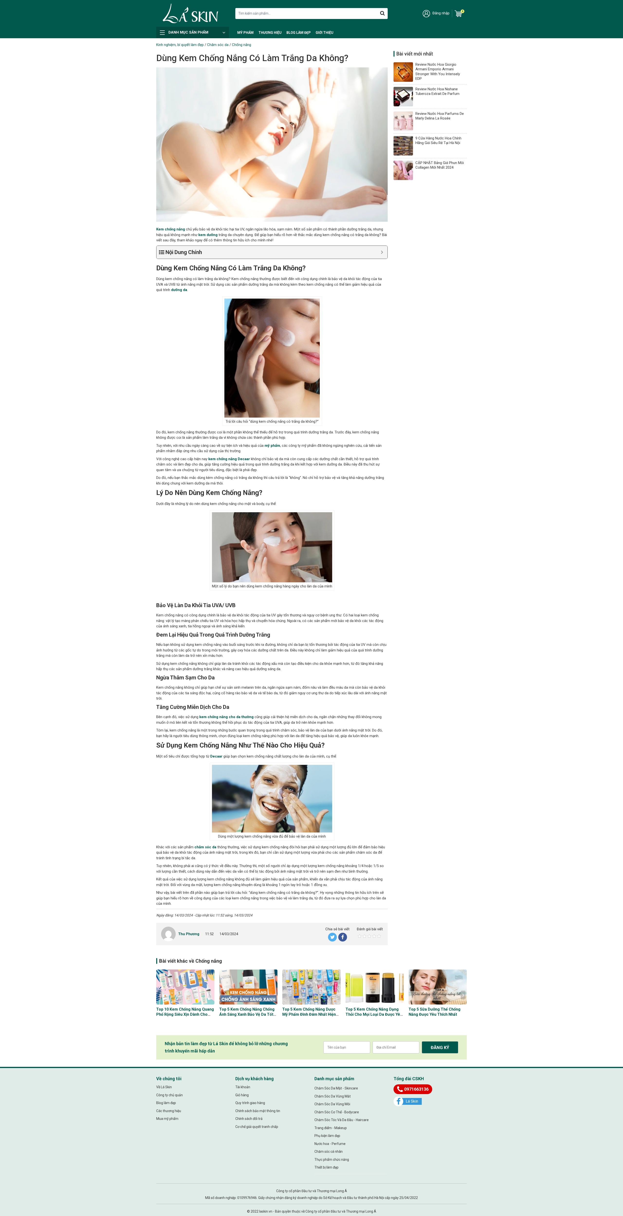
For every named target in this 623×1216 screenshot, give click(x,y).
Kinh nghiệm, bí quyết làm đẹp (180, 45)
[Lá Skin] (190, 13)
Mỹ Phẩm (245, 33)
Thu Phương (188, 934)
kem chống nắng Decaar (229, 459)
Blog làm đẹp (298, 33)
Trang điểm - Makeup (330, 1128)
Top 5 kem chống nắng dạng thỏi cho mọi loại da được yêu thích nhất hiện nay (374, 1014)
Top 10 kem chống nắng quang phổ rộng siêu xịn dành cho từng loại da (185, 1014)
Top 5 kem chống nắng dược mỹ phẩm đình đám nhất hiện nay (309, 1014)
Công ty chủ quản (169, 1095)
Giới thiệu (324, 33)
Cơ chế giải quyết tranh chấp (256, 1127)
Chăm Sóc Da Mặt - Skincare (336, 1088)
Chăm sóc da (218, 45)
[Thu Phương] (168, 934)
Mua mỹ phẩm (167, 1119)
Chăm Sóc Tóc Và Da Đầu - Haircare (341, 1120)
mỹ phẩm (272, 445)
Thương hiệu (270, 33)
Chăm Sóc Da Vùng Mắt (332, 1096)
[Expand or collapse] (382, 252)
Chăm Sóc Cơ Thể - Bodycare (336, 1112)
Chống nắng (241, 45)
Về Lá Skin (164, 1087)
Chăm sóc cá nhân (328, 1151)
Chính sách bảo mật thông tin (257, 1111)
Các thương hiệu (168, 1111)
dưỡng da (179, 290)
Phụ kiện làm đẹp (327, 1136)
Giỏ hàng (242, 1095)
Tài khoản (242, 1087)
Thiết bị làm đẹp (326, 1167)
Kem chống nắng (170, 229)
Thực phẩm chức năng (331, 1159)
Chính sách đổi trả (249, 1119)
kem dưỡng (208, 235)
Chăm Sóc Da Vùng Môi (332, 1104)
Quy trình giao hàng (250, 1103)
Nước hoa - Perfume (330, 1144)
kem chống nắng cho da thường (226, 717)
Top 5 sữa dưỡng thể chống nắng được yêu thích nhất (434, 1012)
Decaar (216, 756)
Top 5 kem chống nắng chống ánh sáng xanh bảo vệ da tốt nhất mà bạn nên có (247, 1014)
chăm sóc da (205, 847)
